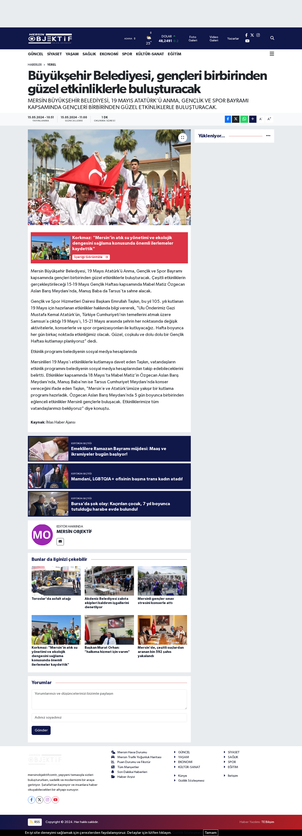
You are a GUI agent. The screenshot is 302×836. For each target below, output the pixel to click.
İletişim (233, 775)
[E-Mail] (60, 541)
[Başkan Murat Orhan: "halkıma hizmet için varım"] (109, 630)
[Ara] (272, 38)
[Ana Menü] (272, 54)
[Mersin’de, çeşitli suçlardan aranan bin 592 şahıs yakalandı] (162, 630)
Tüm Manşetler (128, 767)
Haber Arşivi (126, 776)
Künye (182, 775)
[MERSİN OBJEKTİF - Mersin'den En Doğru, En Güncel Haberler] (72, 38)
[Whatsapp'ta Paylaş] (244, 119)
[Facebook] (31, 799)
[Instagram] (47, 799)
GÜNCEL (35, 54)
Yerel (51, 64)
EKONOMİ (109, 54)
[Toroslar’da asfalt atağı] (56, 581)
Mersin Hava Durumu (132, 752)
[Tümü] (268, 136)
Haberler (35, 64)
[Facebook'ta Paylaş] (228, 119)
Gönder (41, 730)
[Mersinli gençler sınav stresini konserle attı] (162, 581)
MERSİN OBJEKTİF (74, 531)
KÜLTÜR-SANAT (150, 54)
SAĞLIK (89, 54)
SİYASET (54, 54)
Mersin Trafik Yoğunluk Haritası (139, 757)
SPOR (127, 54)
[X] (39, 799)
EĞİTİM (174, 54)
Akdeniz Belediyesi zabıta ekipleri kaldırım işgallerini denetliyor (107, 603)
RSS (37, 822)
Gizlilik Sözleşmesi (191, 780)
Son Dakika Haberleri (132, 772)
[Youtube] (55, 799)
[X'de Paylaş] (235, 119)
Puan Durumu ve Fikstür (134, 762)
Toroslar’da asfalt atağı (51, 598)
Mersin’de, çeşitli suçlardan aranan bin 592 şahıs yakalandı (161, 652)
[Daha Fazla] (252, 119)
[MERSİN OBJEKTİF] (42, 535)
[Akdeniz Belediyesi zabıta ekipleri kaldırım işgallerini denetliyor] (109, 581)
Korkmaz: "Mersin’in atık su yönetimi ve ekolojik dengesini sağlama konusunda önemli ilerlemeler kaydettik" (54, 656)
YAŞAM (72, 54)
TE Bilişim (267, 822)
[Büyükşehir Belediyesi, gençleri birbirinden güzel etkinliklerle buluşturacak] (109, 177)
